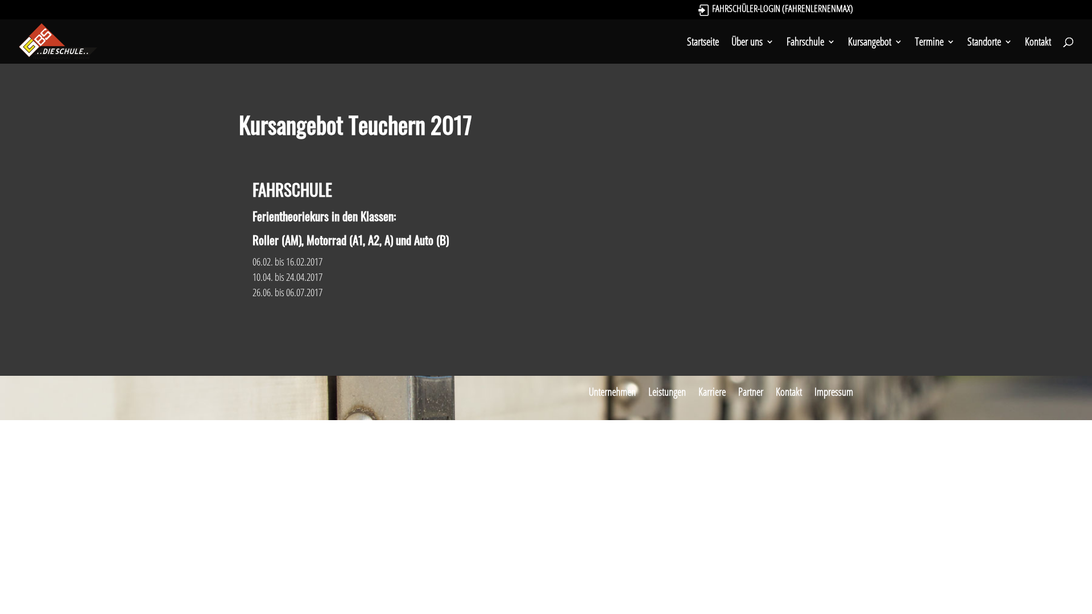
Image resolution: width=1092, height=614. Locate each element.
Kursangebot (869, 43)
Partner (750, 391)
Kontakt (1038, 43)
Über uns (747, 43)
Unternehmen (612, 391)
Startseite (703, 43)
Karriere (712, 391)
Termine (929, 43)
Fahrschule (805, 43)
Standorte (984, 43)
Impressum (833, 391)
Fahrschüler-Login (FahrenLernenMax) (782, 10)
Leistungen (667, 391)
